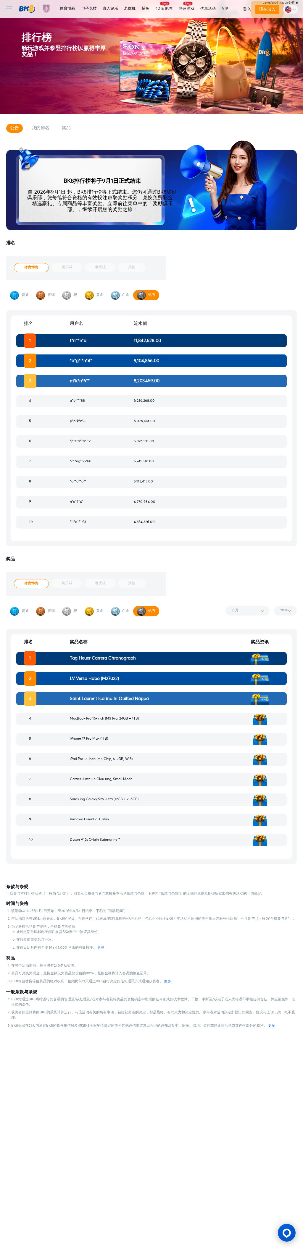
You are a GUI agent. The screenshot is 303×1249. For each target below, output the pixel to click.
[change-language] (290, 9)
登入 (247, 9)
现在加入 (267, 9)
